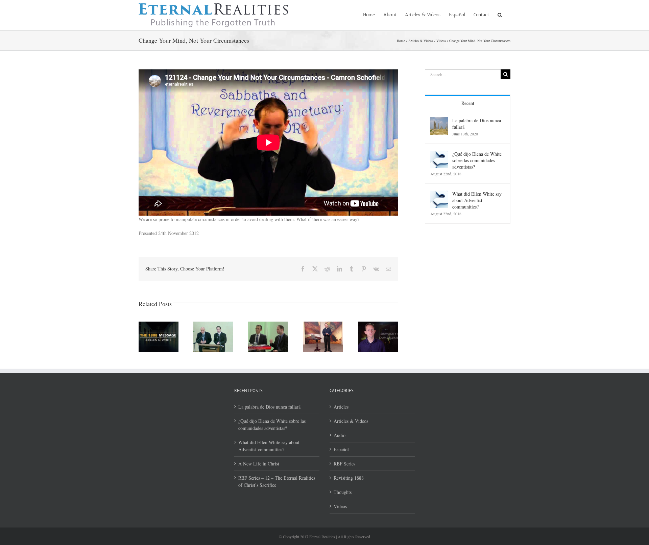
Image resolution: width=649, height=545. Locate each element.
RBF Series (344, 463)
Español (341, 449)
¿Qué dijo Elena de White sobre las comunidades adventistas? (477, 160)
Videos (340, 506)
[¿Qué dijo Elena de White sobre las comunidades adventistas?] (439, 154)
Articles (341, 407)
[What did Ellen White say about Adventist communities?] (439, 194)
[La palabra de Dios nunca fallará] (439, 120)
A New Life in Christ (258, 463)
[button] (500, 14)
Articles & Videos (351, 421)
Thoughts (343, 492)
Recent (467, 103)
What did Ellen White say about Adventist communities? (477, 200)
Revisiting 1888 (349, 478)
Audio (339, 435)
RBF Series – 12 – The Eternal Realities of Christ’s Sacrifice (276, 481)
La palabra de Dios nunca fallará (476, 123)
